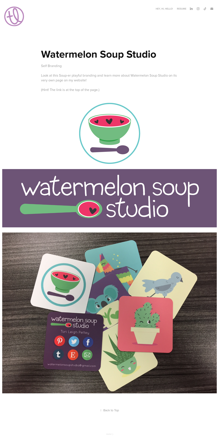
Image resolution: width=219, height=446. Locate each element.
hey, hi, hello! (164, 8)
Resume (181, 8)
